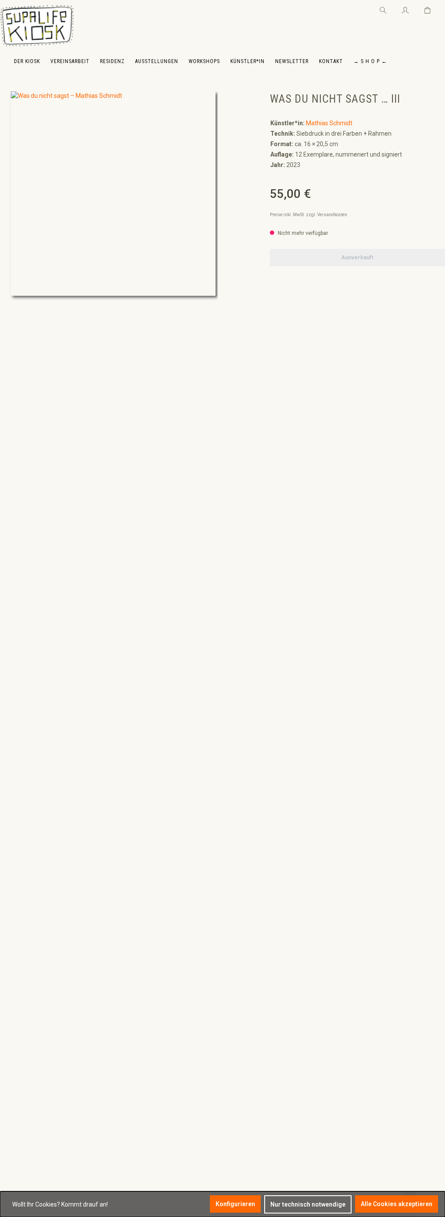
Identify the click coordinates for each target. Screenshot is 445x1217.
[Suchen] (383, 8)
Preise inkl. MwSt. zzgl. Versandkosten (308, 214)
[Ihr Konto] (405, 8)
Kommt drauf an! (84, 1204)
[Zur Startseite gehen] (36, 26)
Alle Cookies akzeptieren (396, 1203)
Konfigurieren (235, 1203)
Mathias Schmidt (329, 123)
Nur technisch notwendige (307, 1204)
